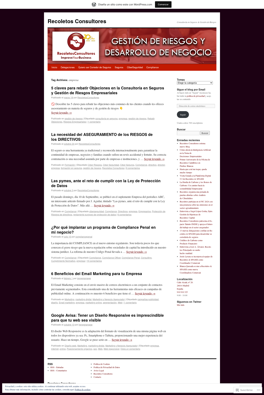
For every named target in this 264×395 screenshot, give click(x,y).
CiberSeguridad (135, 67)
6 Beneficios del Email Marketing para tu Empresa (96, 273)
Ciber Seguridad (111, 164)
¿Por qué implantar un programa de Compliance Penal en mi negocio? (103, 229)
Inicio (54, 67)
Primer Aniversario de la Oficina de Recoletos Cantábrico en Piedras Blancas (195, 162)
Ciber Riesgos (95, 164)
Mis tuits (180, 304)
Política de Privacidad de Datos (107, 367)
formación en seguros (71, 167)
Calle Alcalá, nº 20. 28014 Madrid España (185, 285)
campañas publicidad (148, 299)
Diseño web (70, 345)
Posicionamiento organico (79, 348)
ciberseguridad (96, 211)
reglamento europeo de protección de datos (94, 214)
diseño (54, 302)
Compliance (152, 67)
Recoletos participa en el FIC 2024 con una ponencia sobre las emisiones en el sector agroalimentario (196, 204)
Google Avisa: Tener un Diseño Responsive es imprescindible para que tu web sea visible (107, 317)
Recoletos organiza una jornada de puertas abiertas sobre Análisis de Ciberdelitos (194, 195)
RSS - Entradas (57, 367)
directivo (152, 164)
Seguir (183, 114)
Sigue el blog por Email (191, 89)
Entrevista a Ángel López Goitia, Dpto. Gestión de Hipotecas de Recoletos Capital (196, 214)
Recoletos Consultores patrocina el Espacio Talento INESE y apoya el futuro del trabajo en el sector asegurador (196, 224)
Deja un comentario (130, 348)
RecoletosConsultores (88, 97)
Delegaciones (68, 67)
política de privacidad (196, 95)
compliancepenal (83, 236)
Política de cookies (83, 389)
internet (55, 348)
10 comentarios (94, 260)
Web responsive (111, 348)
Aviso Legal (99, 370)
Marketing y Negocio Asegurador (109, 299)
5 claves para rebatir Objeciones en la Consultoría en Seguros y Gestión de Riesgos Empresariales (107, 90)
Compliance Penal (131, 257)
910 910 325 (182, 292)
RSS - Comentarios (58, 370)
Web (120, 302)
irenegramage (84, 278)
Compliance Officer (111, 257)
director (161, 164)
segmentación (110, 302)
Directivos (123, 211)
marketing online (93, 302)
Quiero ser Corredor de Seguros (94, 67)
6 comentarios (133, 167)
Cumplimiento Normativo (63, 260)
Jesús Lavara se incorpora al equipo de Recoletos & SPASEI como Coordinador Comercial (196, 259)
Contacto (97, 376)
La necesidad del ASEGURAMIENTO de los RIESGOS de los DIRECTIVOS (102, 137)
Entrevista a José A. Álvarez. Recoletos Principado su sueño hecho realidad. (195, 250)
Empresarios (144, 211)
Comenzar (163, 4)
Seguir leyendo (61, 112)
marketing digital (83, 299)
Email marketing (67, 302)
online (63, 348)
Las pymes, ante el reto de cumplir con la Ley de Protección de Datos (106, 183)
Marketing (69, 299)
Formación (70, 164)
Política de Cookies (102, 364)
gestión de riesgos (74, 118)
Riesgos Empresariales (74, 121)
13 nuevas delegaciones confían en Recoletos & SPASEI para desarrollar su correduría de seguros (196, 233)
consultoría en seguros (106, 118)
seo (95, 348)
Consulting (146, 257)
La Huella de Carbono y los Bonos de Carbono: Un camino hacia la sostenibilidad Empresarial (196, 185)
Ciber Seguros (127, 164)
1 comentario (94, 121)
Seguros (119, 67)
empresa (123, 118)
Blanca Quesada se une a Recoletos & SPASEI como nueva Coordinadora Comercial (196, 269)
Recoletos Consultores (77, 21)
